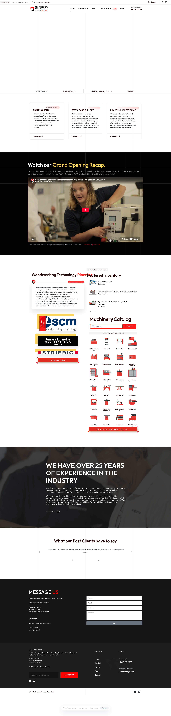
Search (129, 326)
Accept (104, 708)
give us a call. (96, 245)
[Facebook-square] (162, 2)
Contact (124, 8)
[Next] (94, 311)
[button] (152, 2)
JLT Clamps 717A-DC (105, 281)
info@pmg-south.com (42, 2)
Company (84, 8)
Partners (110, 8)
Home (73, 8)
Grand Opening (68, 91)
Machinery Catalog (100, 91)
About (97, 671)
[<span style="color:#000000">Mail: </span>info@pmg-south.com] (32, 2)
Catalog (94, 8)
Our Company (40, 91)
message (87, 245)
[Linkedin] (166, 2)
